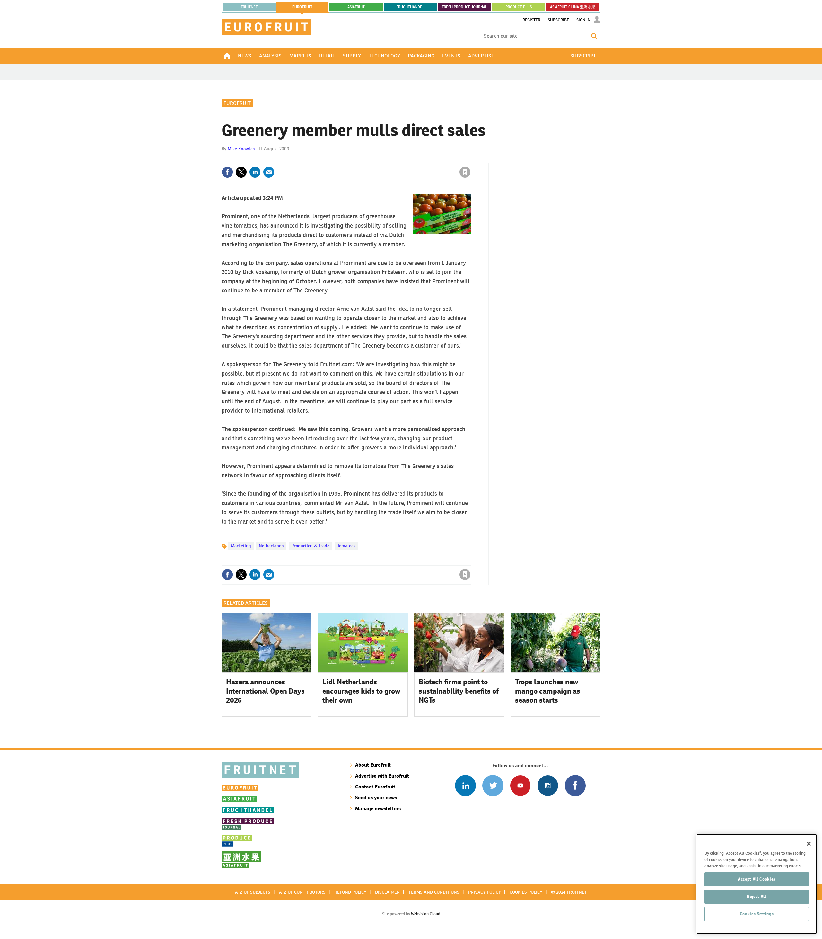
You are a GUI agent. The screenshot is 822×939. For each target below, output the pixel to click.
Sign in (388, 159)
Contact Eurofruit (375, 786)
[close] (470, 159)
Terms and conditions (433, 892)
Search (594, 36)
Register (531, 20)
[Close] (809, 844)
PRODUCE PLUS (518, 7)
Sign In (583, 20)
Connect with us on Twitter (492, 785)
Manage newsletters (378, 808)
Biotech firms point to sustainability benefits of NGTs (459, 691)
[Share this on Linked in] (255, 172)
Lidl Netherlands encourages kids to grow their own (361, 691)
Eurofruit (237, 103)
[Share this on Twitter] (241, 172)
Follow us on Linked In (465, 785)
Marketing (241, 546)
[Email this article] (269, 172)
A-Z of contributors (302, 892)
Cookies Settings (757, 914)
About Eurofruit (373, 764)
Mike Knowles (241, 149)
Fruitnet (249, 7)
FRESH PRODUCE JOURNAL (464, 7)
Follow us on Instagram (547, 785)
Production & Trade (310, 546)
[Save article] (465, 172)
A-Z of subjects (252, 892)
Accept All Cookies (756, 879)
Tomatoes (346, 546)
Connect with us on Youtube (520, 785)
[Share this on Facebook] (227, 172)
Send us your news (376, 797)
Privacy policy (484, 892)
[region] (756, 884)
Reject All (756, 896)
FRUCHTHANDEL (410, 7)
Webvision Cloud (425, 914)
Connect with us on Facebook (575, 785)
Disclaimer (387, 892)
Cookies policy (526, 892)
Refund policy (350, 892)
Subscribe (558, 20)
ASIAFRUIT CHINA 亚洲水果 (572, 7)
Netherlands (271, 546)
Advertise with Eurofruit (382, 775)
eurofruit (302, 7)
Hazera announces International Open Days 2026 (265, 691)
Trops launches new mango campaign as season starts (547, 691)
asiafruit (356, 7)
